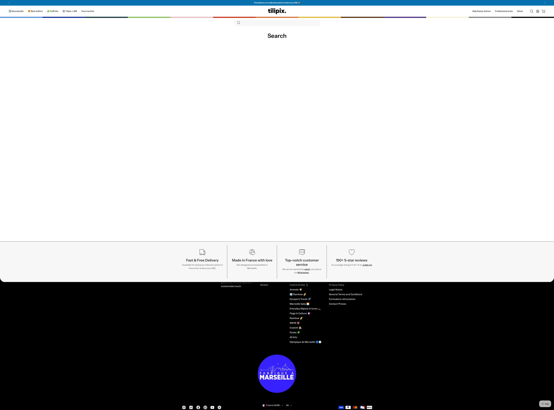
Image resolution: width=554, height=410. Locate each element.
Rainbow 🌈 (296, 318)
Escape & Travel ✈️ (300, 299)
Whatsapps (303, 272)
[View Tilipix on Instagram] (183, 407)
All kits (293, 337)
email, (307, 269)
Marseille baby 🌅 (299, 303)
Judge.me (367, 265)
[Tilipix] (277, 11)
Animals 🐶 (296, 289)
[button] (520, 11)
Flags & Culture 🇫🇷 (300, 313)
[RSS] (219, 407)
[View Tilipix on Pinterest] (204, 407)
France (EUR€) (273, 405)
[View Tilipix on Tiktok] (190, 407)
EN (287, 405)
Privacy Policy (336, 284)
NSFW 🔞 (295, 323)
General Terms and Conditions (345, 294)
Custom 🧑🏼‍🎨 (296, 327)
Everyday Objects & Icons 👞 (305, 308)
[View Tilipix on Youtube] (212, 407)
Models (264, 284)
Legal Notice (335, 289)
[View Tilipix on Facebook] (197, 407)
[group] (277, 2)
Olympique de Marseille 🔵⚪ (305, 342)
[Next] (544, 2)
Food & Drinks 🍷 (299, 284)
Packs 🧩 (295, 332)
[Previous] (9, 2)
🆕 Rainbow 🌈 (298, 294)
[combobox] (277, 22)
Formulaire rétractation (342, 299)
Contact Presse (337, 303)
